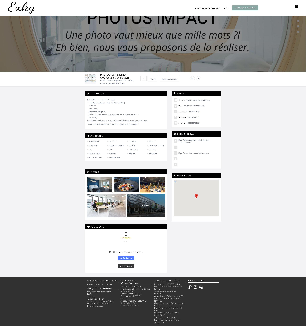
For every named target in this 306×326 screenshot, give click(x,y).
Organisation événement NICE (168, 296)
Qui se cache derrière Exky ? (100, 301)
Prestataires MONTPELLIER (167, 284)
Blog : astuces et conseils (99, 292)
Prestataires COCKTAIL (131, 294)
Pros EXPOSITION (129, 303)
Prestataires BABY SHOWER (134, 301)
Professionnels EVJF (130, 296)
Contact (91, 296)
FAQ (89, 294)
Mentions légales (95, 306)
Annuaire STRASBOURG (165, 317)
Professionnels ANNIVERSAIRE (135, 289)
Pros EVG (125, 298)
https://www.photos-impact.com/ (198, 100)
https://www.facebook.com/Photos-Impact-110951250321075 (194, 141)
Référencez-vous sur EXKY (99, 284)
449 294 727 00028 (192, 123)
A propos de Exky (95, 299)
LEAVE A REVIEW (126, 266)
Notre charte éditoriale (98, 303)
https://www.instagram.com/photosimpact (193, 153)
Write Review (126, 258)
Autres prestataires (130, 306)
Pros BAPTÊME (128, 291)
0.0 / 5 (153, 79)
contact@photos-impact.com (194, 106)
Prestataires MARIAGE (131, 286)
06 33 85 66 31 (193, 117)
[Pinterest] (201, 287)
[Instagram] (195, 287)
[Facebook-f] (190, 287)
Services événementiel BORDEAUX (165, 292)
